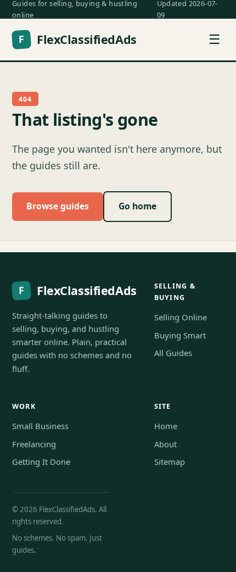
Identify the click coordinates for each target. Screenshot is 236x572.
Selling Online (180, 317)
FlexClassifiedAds (77, 39)
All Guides (173, 352)
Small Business (40, 425)
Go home (137, 206)
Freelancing (34, 443)
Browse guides (57, 206)
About (165, 443)
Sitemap (169, 461)
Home (165, 425)
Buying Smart (180, 335)
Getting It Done (41, 461)
